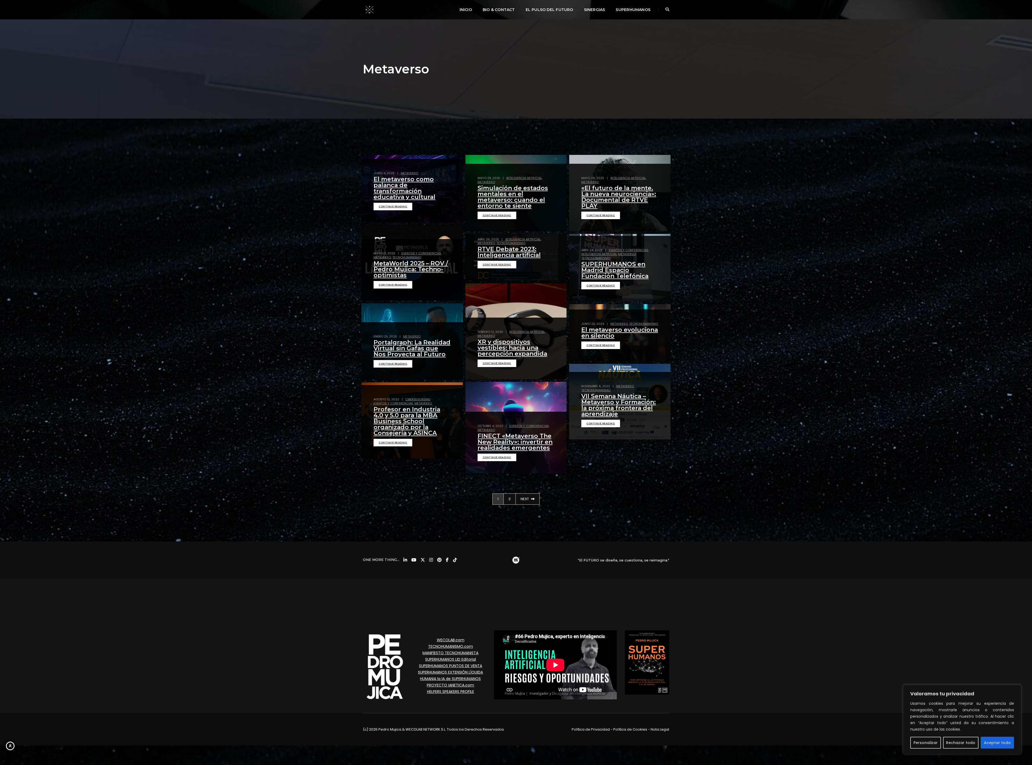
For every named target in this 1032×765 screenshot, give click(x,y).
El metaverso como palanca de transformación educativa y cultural (404, 188)
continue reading (393, 206)
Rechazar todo (960, 742)
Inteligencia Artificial (524, 178)
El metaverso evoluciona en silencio (619, 332)
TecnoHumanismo (406, 257)
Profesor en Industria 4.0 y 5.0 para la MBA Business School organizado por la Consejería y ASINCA (407, 421)
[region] (962, 719)
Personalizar (925, 742)
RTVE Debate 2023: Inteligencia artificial (509, 252)
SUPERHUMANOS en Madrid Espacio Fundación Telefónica (614, 270)
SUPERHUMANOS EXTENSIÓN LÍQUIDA (450, 672)
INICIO (466, 9)
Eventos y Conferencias (421, 253)
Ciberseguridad (417, 399)
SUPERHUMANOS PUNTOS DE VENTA (450, 665)
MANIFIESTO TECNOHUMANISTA (450, 653)
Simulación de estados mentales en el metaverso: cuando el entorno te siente (513, 196)
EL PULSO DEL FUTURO (549, 9)
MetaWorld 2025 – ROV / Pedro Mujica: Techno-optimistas (411, 269)
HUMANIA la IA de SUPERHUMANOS (450, 678)
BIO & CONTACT (499, 9)
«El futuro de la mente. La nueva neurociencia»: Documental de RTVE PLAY (618, 196)
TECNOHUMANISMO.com (450, 646)
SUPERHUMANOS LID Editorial (450, 659)
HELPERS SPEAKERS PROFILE (450, 691)
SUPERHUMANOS (633, 9)
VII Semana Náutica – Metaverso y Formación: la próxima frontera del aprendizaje (618, 405)
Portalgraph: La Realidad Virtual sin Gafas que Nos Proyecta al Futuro (412, 348)
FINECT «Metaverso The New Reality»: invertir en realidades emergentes (515, 441)
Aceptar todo (997, 742)
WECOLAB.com (450, 640)
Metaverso (409, 173)
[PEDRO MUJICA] (369, 9)
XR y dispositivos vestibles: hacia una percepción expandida (512, 347)
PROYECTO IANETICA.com (450, 685)
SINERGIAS (594, 9)
